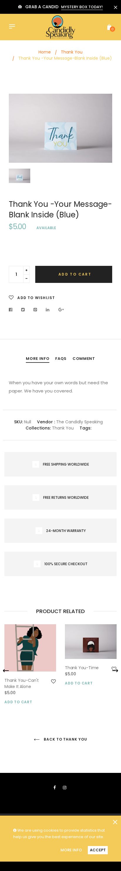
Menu (13, 27)
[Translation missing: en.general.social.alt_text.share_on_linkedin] (48, 309)
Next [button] (115, 671)
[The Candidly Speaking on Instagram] (64, 788)
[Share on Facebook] (12, 309)
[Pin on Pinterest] (35, 309)
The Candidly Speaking (79, 422)
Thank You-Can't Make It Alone (21, 683)
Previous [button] (6, 671)
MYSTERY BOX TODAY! (82, 7)
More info (37, 358)
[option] (60, 128)
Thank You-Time (82, 668)
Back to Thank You (65, 739)
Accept (98, 850)
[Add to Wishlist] (53, 681)
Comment (84, 358)
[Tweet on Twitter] (23, 309)
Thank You (63, 428)
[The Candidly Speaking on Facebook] (54, 788)
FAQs (61, 358)
